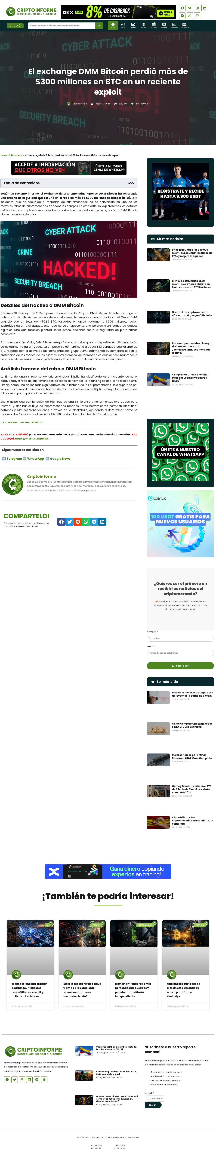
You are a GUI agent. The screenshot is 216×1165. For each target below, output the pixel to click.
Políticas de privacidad (96, 1146)
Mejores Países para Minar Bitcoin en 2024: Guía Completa (192, 756)
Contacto (174, 27)
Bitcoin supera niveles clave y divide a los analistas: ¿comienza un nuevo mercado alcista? (191, 348)
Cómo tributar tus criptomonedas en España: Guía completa (192, 820)
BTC (15, 422)
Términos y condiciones (119, 1146)
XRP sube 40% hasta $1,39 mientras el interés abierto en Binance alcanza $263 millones (191, 284)
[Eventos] (154, 24)
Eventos (154, 27)
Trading (133, 27)
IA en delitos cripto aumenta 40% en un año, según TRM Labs (192, 314)
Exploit (39, 422)
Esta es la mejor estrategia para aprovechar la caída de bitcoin (192, 694)
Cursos (143, 27)
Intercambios (143, 103)
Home (3, 155)
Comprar (164, 27)
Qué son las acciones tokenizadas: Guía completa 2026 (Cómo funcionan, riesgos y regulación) (117, 1099)
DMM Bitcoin (26, 422)
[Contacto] (174, 24)
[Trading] (133, 24)
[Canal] (123, 24)
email (150, 646)
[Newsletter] (184, 24)
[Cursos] (144, 24)
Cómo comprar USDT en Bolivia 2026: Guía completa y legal (116, 1072)
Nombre (151, 631)
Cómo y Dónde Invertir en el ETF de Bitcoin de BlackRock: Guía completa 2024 (191, 789)
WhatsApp (36, 459)
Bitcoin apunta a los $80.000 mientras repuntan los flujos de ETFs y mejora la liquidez (192, 253)
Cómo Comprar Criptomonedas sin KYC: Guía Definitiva (192, 725)
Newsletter (185, 27)
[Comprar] (164, 24)
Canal (123, 27)
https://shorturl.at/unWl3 (32, 438)
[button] (129, 183)
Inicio (113, 27)
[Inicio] (113, 24)
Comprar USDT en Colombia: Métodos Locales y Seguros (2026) (190, 378)
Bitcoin (7, 422)
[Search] (99, 25)
